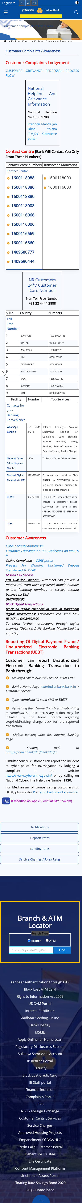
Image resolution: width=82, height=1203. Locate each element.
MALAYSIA (26, 350)
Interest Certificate (40, 1010)
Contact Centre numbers (24, 165)
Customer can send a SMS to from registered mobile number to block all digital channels (60, 482)
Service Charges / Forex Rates (40, 859)
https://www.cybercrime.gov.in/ (29, 775)
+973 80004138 (57, 335)
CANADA (25, 385)
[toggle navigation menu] (5, 12)
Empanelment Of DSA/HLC (40, 1139)
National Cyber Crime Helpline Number (15, 463)
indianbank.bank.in (58, 686)
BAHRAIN (26, 335)
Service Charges (40, 1125)
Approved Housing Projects (40, 1132)
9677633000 (34, 496)
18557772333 (56, 385)
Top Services (60, 399)
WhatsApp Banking (12, 429)
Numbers (55, 313)
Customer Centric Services (40, 1118)
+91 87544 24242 (34, 429)
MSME (40, 1032)
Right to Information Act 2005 (40, 996)
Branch (35, 941)
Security (40, 1068)
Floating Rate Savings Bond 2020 (40, 1182)
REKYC (10, 496)
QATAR (25, 342)
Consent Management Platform (40, 1168)
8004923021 (55, 364)
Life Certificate (40, 1161)
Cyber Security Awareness (24, 546)
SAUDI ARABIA (28, 371)
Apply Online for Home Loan (40, 1039)
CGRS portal (44, 560)
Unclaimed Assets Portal (40, 1175)
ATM (52, 941)
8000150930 (55, 357)
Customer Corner (20, 41)
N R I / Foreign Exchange (40, 1111)
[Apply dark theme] (77, 2)
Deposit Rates (40, 838)
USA (23, 378)
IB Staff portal (40, 1082)
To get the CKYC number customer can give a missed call (60, 526)
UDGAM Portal (40, 1003)
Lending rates (40, 849)
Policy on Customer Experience (55, 792)
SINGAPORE (27, 364)
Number (34, 399)
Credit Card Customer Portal (40, 1147)
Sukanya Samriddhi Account (40, 1053)
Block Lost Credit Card (39, 1075)
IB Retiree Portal (40, 1061)
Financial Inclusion (39, 1089)
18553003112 (56, 378)
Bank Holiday (40, 1025)
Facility (16, 399)
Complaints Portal (40, 1096)
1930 (30, 458)
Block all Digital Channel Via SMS (16, 478)
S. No (9, 313)
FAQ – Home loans (40, 1190)
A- (22, 3)
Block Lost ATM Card (40, 989)
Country (26, 313)
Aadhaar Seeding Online (40, 1018)
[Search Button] (76, 12)
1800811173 (55, 350)
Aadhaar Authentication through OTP (40, 982)
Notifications (40, 827)
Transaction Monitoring (60, 165)
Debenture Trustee (40, 1154)
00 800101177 (56, 342)
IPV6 (40, 1104)
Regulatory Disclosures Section (40, 1046)
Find (62, 950)
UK (22, 357)
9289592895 (34, 475)
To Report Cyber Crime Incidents (60, 458)
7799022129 (34, 523)
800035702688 (57, 393)
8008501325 (55, 371)
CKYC (10, 523)
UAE (23, 393)
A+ (34, 3)
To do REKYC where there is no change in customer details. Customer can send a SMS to (60, 506)
